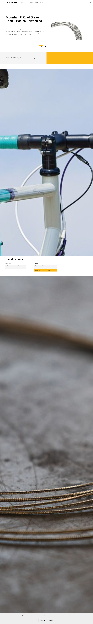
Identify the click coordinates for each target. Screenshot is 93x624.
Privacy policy (68, 615)
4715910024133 (38, 270)
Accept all (42, 620)
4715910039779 (38, 268)
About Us (42, 2)
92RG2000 (49, 268)
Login (90, 2)
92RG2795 (49, 270)
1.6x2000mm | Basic (11, 25)
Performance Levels (32, 2)
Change (51, 620)
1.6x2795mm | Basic (21, 25)
